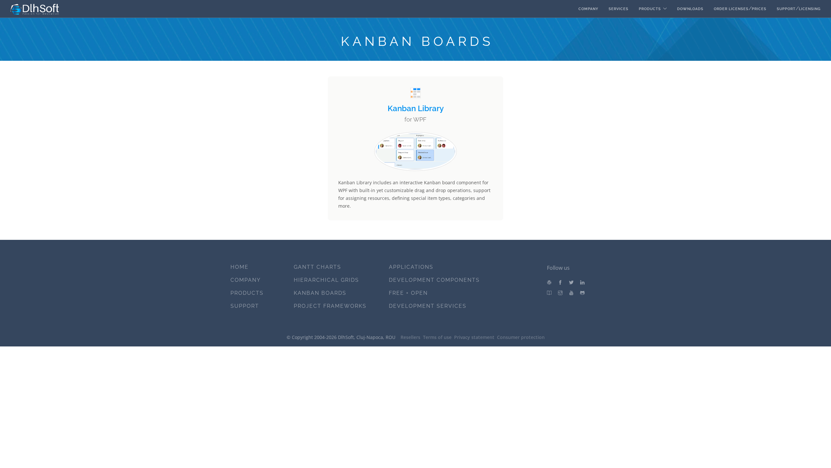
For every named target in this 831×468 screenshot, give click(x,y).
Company (588, 9)
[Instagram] (560, 293)
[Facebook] (560, 283)
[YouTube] (571, 293)
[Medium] (549, 293)
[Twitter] (571, 283)
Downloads (690, 9)
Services (618, 9)
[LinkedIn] (582, 283)
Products (650, 9)
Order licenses (731, 9)
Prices (759, 9)
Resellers (410, 337)
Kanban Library (416, 108)
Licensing (810, 9)
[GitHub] (582, 293)
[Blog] (549, 283)
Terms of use (437, 337)
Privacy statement (474, 337)
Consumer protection (521, 337)
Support (786, 9)
